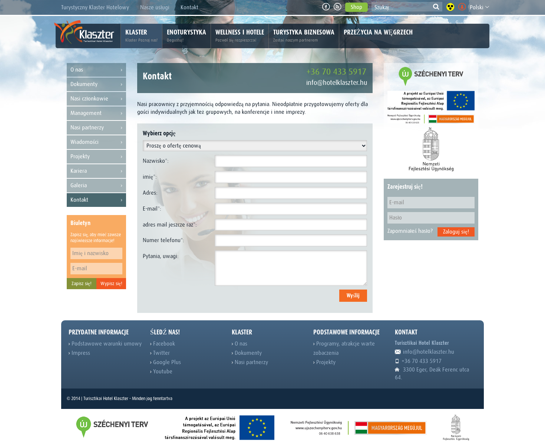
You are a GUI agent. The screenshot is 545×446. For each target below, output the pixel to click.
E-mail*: (152, 209)
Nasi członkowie (89, 99)
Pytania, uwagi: (161, 256)
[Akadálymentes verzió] (450, 7)
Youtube (162, 371)
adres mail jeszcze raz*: (170, 225)
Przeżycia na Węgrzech (378, 32)
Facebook (163, 344)
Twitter (161, 353)
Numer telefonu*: (163, 240)
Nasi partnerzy (87, 128)
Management (86, 113)
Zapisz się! (82, 283)
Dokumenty (84, 84)
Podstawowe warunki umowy (106, 344)
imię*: (150, 177)
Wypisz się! (111, 283)
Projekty (80, 156)
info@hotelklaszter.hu (336, 82)
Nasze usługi (154, 7)
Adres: (150, 193)
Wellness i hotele (239, 35)
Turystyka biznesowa (303, 35)
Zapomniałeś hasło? (410, 231)
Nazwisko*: (156, 161)
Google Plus (166, 362)
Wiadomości (84, 142)
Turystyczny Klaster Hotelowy (95, 7)
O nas (76, 70)
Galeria (78, 185)
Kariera (78, 171)
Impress (80, 353)
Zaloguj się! (456, 232)
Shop (356, 7)
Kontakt (189, 7)
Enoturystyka (186, 35)
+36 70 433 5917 (336, 72)
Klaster (141, 35)
